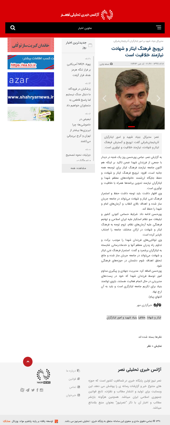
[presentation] (158, 98)
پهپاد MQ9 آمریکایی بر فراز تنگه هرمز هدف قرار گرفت (79, 70)
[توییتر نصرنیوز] (33, 390)
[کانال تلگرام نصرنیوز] (27, 390)
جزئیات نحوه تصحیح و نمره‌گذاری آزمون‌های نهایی (78, 160)
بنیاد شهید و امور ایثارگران (122, 317)
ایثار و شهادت (154, 317)
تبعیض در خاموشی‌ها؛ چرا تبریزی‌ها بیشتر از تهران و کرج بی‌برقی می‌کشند (79, 130)
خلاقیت (141, 317)
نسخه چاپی (104, 64)
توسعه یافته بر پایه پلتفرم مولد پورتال (32, 421)
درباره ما (71, 370)
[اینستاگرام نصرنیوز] (41, 390)
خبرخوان (71, 395)
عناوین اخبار (85, 28)
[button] (131, 126)
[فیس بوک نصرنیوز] (37, 390)
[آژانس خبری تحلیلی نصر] (86, 13)
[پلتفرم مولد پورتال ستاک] (56, 421)
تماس (73, 387)
